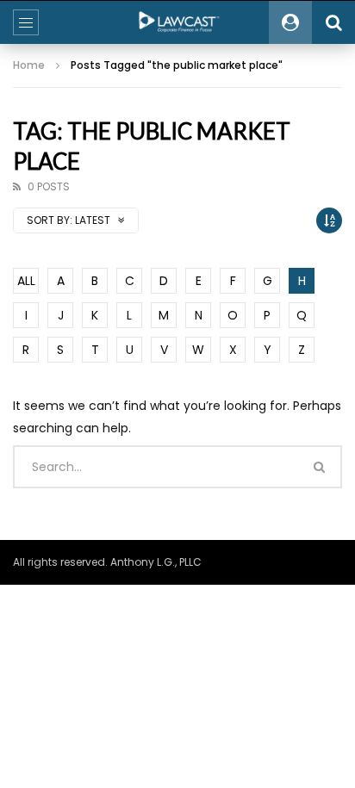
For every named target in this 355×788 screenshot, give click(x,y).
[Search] (333, 22)
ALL (26, 280)
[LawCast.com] (177, 22)
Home (29, 65)
